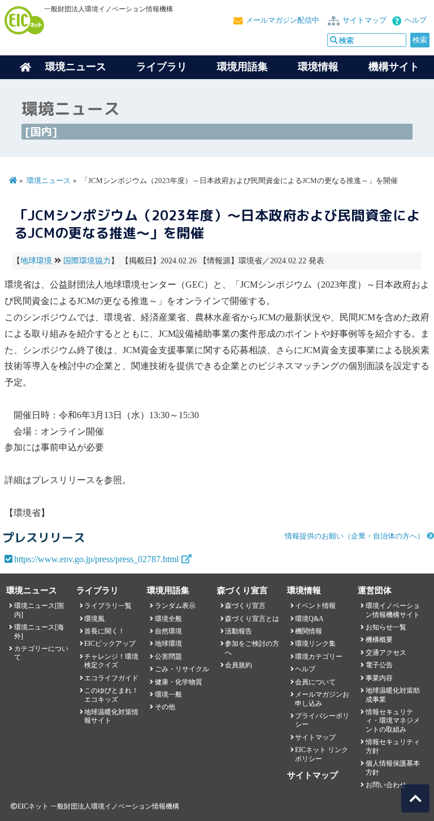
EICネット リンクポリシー (321, 754)
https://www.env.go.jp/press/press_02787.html (96, 559)
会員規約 (238, 665)
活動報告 (238, 631)
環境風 (94, 619)
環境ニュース (49, 181)
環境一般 (168, 694)
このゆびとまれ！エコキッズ (111, 695)
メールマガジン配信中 (282, 20)
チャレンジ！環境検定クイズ (111, 661)
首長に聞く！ (104, 631)
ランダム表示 (175, 606)
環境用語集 (242, 66)
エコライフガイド (111, 678)
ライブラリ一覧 (108, 606)
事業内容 (379, 678)
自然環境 (168, 631)
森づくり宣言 (245, 606)
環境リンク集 (315, 644)
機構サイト (393, 66)
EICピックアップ (110, 644)
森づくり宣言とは (252, 619)
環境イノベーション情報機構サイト (393, 610)
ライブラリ (161, 66)
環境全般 (168, 619)
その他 (165, 707)
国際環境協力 (87, 261)
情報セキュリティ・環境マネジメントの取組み (393, 720)
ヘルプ (416, 20)
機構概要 (379, 640)
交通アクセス (386, 653)
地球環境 (36, 261)
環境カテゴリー (318, 657)
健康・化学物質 (178, 682)
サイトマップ (364, 20)
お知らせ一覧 (386, 627)
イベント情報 (315, 606)
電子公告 (379, 665)
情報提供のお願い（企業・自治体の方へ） (354, 536)
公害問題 (168, 657)
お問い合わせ (386, 785)
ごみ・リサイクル (182, 669)
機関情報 (308, 631)
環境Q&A (309, 619)
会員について (315, 682)
